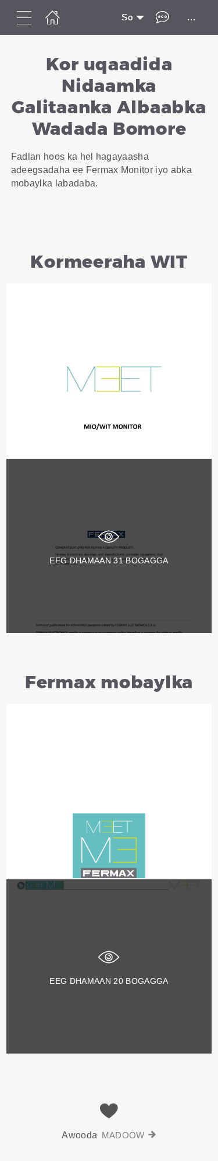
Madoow (123, 1135)
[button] (109, 133)
